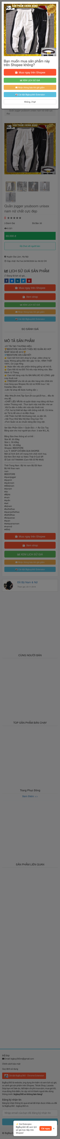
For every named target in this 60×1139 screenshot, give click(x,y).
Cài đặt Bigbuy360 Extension (31, 94)
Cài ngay (45, 1128)
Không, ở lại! (30, 101)
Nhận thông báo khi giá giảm (31, 87)
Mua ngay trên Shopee (31, 72)
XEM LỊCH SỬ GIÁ (31, 80)
